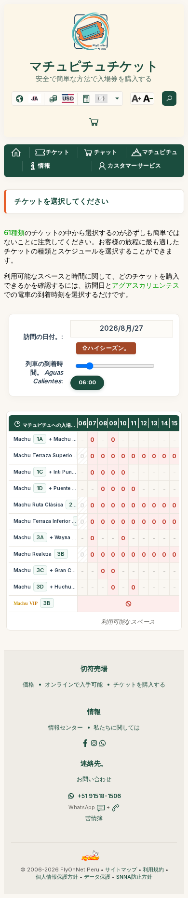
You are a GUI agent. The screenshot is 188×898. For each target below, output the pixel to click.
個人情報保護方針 (57, 877)
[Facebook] (85, 742)
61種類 (14, 232)
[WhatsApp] (102, 742)
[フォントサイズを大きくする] (136, 98)
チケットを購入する (139, 684)
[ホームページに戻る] (16, 152)
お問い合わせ (94, 779)
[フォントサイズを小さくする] (148, 98)
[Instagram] (94, 742)
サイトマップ (121, 870)
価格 (28, 684)
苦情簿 (94, 818)
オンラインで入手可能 (74, 684)
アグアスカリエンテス (145, 285)
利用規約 (153, 870)
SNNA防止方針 (134, 877)
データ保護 (97, 877)
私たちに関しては (117, 727)
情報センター (65, 727)
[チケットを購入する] (94, 121)
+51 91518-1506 (99, 796)
